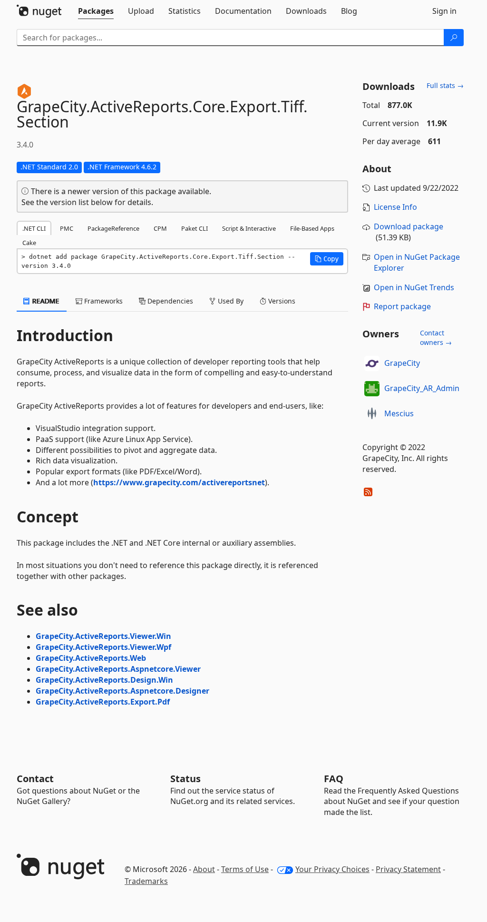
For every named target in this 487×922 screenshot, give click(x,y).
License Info (395, 207)
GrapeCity (402, 363)
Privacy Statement (408, 869)
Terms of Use (245, 869)
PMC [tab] (66, 228)
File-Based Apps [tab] (312, 228)
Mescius (399, 413)
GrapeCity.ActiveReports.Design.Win (104, 680)
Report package (402, 306)
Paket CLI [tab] (194, 228)
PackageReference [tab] (113, 228)
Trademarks (146, 881)
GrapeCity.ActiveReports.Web (91, 658)
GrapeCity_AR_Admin (421, 388)
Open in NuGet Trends (414, 287)
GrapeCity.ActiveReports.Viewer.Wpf (103, 647)
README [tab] (44, 300)
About (204, 869)
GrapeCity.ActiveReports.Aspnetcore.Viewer (118, 669)
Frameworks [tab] (102, 300)
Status (185, 778)
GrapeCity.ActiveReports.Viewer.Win (103, 636)
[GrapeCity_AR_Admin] (371, 388)
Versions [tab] (280, 300)
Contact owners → (436, 337)
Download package (408, 226)
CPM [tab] (160, 228)
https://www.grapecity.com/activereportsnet (179, 482)
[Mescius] (371, 413)
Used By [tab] (230, 300)
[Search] (454, 37)
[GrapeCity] (371, 363)
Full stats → (445, 85)
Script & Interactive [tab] (249, 228)
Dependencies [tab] (169, 300)
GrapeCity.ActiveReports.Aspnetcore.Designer (122, 691)
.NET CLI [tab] (34, 228)
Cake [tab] (29, 242)
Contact (35, 778)
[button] (326, 258)
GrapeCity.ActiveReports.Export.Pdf (103, 701)
